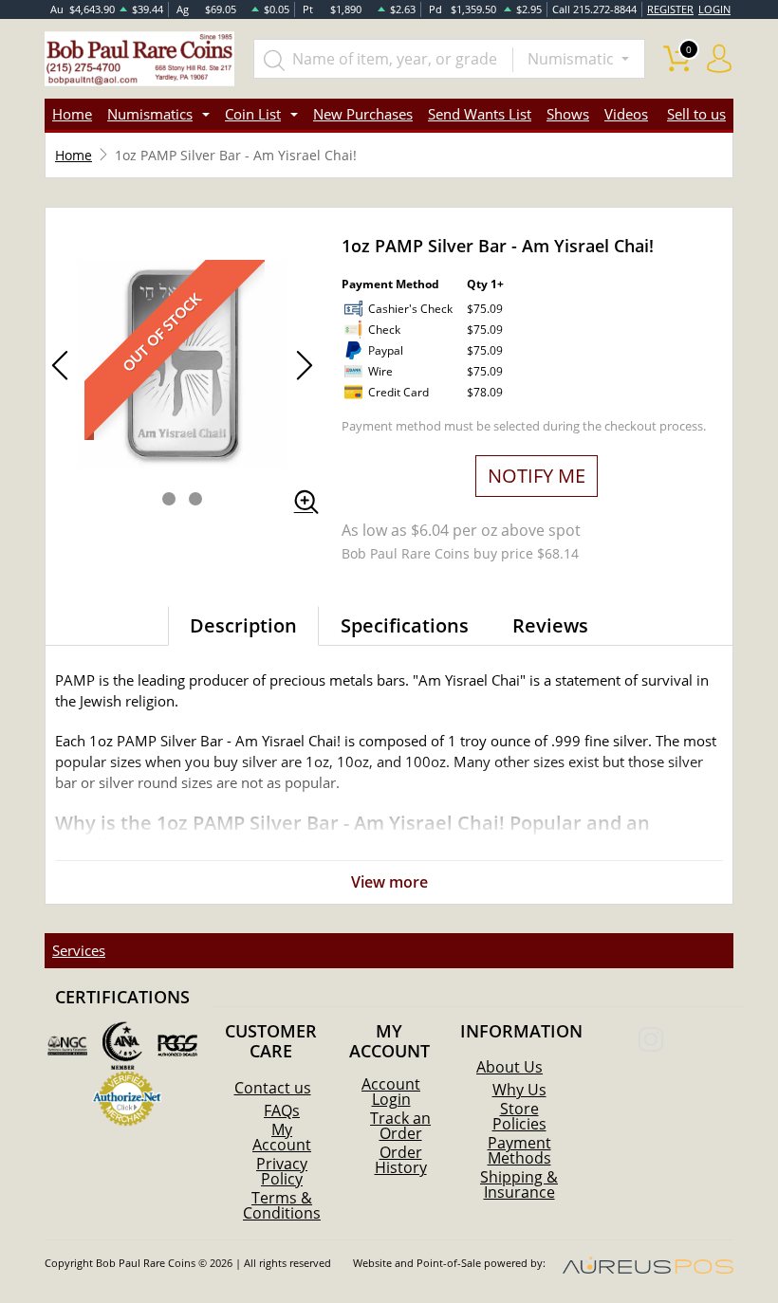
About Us (509, 1066)
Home (72, 113)
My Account (281, 1137)
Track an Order (400, 1126)
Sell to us (696, 113)
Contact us (272, 1087)
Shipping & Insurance (519, 1184)
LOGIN (714, 9)
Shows (567, 113)
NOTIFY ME (536, 475)
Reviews (550, 625)
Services (78, 950)
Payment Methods (519, 1150)
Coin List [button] (253, 113)
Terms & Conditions (282, 1205)
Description (243, 625)
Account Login (390, 1092)
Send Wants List (479, 113)
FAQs (282, 1110)
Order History (401, 1160)
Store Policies (519, 1116)
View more (389, 882)
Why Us (519, 1089)
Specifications (405, 625)
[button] (169, 498)
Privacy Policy (281, 1171)
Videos (626, 113)
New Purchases (363, 113)
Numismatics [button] (150, 113)
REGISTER (670, 9)
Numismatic (573, 58)
